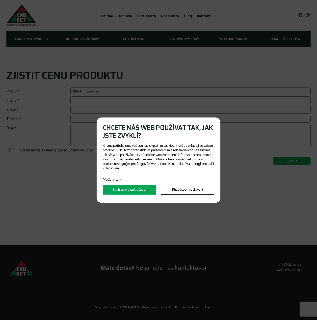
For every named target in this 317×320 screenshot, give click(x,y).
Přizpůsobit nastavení (187, 189)
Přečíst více (111, 179)
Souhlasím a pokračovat (129, 189)
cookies (168, 145)
